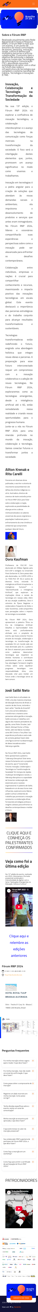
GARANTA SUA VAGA (21, 1298)
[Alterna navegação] (33, 4)
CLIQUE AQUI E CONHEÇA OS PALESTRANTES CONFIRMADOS (19, 840)
